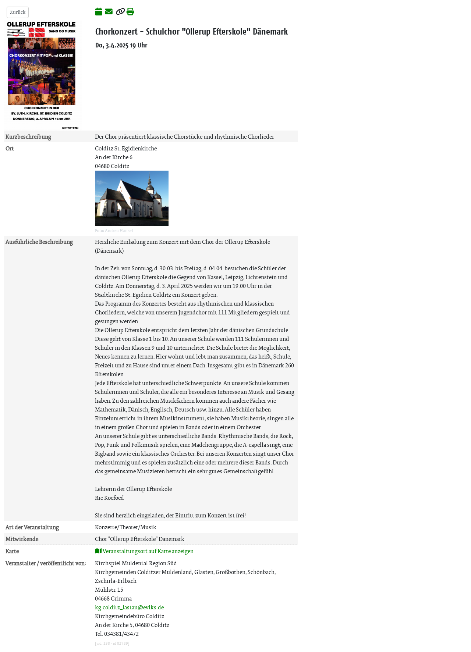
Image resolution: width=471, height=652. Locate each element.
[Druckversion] (130, 12)
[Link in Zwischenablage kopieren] (120, 12)
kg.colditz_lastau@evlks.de (129, 607)
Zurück (17, 12)
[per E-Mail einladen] (109, 12)
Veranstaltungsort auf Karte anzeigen (148, 551)
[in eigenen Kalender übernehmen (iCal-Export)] (98, 12)
